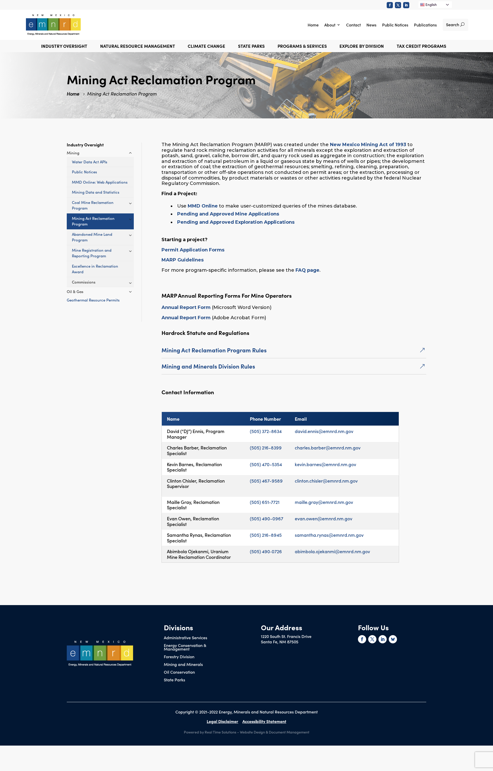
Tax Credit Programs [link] (421, 46)
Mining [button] (73, 152)
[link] (390, 5)
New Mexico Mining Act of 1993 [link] (368, 144)
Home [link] (313, 24)
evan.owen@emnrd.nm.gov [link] (323, 518)
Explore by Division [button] (361, 46)
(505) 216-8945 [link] (266, 535)
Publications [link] (425, 24)
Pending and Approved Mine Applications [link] (228, 214)
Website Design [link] (252, 732)
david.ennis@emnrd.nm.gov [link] (324, 431)
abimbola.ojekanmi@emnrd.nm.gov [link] (332, 551)
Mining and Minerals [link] (183, 664)
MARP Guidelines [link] (183, 260)
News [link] (371, 24)
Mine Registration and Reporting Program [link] (91, 253)
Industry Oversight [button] (64, 46)
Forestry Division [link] (179, 657)
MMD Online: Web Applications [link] (100, 182)
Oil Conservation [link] (179, 672)
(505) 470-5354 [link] (266, 464)
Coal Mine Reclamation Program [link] (92, 205)
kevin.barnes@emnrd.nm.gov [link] (325, 464)
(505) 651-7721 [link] (264, 502)
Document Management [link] (289, 732)
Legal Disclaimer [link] (222, 721)
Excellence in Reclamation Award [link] (95, 269)
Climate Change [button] (206, 46)
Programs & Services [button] (302, 46)
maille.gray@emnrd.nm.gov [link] (324, 502)
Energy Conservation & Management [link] (185, 647)
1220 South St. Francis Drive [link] (286, 636)
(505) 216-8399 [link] (266, 447)
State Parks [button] (251, 46)
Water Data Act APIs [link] (89, 161)
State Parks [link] (174, 680)
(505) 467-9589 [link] (266, 480)
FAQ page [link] (307, 270)
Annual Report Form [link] (186, 307)
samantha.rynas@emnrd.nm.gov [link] (329, 535)
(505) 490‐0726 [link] (266, 551)
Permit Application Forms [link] (193, 250)
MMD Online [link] (203, 206)
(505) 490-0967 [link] (266, 518)
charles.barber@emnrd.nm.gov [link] (328, 447)
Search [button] (452, 24)
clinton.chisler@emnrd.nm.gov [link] (326, 480)
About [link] (329, 24)
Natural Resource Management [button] (137, 46)
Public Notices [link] (395, 24)
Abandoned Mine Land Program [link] (92, 237)
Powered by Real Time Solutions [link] (210, 732)
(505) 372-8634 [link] (266, 431)
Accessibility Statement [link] (264, 721)
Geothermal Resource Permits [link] (93, 300)
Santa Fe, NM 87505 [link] (279, 641)
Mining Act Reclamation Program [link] (93, 221)
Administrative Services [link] (185, 638)
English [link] (431, 4)
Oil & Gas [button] (75, 291)
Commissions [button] (84, 282)
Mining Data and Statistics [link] (95, 192)
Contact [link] (353, 24)
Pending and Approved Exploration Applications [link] (236, 222)
